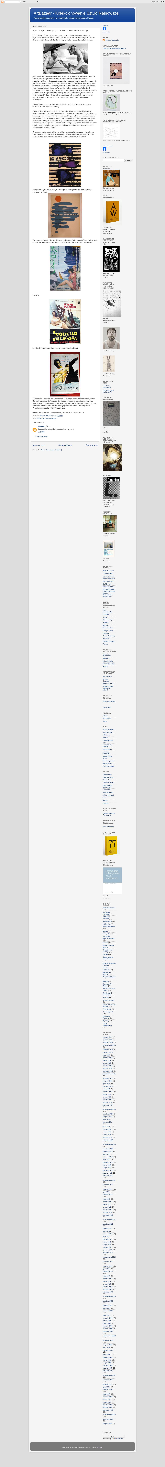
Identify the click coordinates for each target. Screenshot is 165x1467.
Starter (105, 721)
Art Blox (105, 737)
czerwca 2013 (108, 1157)
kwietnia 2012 (107, 1202)
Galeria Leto (107, 780)
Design (105, 931)
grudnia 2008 (107, 1329)
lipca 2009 (106, 1308)
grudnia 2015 (107, 1068)
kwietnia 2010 (107, 1278)
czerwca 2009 (108, 1311)
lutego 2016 (107, 1063)
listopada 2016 (108, 1042)
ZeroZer (106, 803)
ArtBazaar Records (108, 146)
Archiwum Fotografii (106, 913)
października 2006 (109, 1414)
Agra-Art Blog (107, 732)
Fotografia (106, 934)
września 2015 (108, 1078)
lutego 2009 (107, 1323)
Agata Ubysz (107, 676)
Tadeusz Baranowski (107, 655)
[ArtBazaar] (104, 30)
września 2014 (108, 1114)
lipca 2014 (106, 1119)
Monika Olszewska (106, 680)
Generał (105, 622)
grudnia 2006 (107, 1407)
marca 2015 (107, 1094)
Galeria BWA (107, 775)
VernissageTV (108, 1012)
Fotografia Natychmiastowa (108, 937)
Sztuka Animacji (108, 1000)
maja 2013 (106, 1159)
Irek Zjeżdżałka (108, 581)
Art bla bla (106, 735)
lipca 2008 (106, 1347)
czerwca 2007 (108, 1389)
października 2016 (109, 1045)
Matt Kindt (106, 658)
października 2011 (109, 1219)
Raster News (107, 763)
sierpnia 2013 (107, 1151)
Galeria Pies (107, 790)
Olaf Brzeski (107, 584)
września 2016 (108, 1049)
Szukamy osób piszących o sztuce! (108, 688)
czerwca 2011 (107, 1234)
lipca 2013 (106, 1154)
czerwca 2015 (108, 1086)
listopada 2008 (108, 1331)
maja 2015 (106, 1089)
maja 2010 (106, 1276)
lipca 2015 (106, 1084)
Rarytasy (106, 981)
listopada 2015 (108, 1071)
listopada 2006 (108, 1410)
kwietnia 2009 (107, 1318)
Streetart (106, 997)
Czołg (105, 617)
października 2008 (109, 1336)
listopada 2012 (108, 1176)
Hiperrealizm (107, 749)
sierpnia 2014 (107, 1117)
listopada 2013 (108, 1140)
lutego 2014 (107, 1134)
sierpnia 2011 (107, 1228)
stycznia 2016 (107, 1066)
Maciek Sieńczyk (108, 664)
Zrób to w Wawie (108, 766)
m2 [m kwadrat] (108, 795)
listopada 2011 (108, 1215)
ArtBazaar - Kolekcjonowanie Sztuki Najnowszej (76, 13)
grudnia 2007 (107, 1368)
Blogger (99, 1447)
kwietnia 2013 (107, 1162)
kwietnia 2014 (107, 1129)
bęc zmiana (107, 718)
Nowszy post (39, 445)
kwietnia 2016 (107, 1058)
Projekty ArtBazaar (109, 977)
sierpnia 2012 (107, 1189)
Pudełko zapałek (108, 641)
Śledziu (105, 666)
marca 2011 (107, 1242)
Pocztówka (106, 638)
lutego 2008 (107, 1363)
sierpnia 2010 (107, 1266)
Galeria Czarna (108, 777)
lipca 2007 (106, 1387)
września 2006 (108, 1419)
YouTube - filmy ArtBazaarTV (108, 391)
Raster (105, 800)
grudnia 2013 (107, 1137)
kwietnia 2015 (107, 1091)
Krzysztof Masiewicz (112, 40)
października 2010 (109, 1257)
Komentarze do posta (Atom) (51, 450)
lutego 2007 (107, 1402)
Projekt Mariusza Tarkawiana (109, 814)
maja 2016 (106, 1055)
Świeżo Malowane (109, 701)
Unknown (41, 426)
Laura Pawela (107, 573)
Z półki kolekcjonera (107, 1024)
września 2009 (108, 1301)
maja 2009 (106, 1315)
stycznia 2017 (107, 1037)
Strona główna (65, 445)
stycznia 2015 (107, 1100)
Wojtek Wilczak (108, 684)
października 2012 (109, 1180)
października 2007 (109, 1375)
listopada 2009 (108, 1292)
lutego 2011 (107, 1244)
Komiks (105, 954)
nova (104, 798)
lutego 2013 (107, 1168)
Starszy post (92, 445)
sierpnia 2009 (107, 1305)
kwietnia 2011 (107, 1239)
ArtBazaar (105, 25)
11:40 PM (41, 432)
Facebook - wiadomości (107, 386)
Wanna (105, 644)
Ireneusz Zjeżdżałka (106, 753)
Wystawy (106, 1021)
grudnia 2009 (107, 1289)
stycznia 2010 (107, 1286)
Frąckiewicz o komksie (107, 745)
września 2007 (108, 1380)
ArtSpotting (107, 924)
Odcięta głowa (108, 630)
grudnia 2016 (107, 1040)
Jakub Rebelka (108, 661)
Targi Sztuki (107, 1009)
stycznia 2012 (107, 1210)
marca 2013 (107, 1165)
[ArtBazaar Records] (104, 150)
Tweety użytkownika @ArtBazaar (114, 48)
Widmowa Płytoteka (106, 1017)
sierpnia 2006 (107, 1423)
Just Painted (107, 707)
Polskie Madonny (109, 636)
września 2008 (108, 1340)
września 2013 (108, 1149)
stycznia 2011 (107, 1247)
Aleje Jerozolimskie (107, 611)
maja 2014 (106, 1126)
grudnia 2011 (107, 1212)
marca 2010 (107, 1281)
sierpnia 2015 (107, 1081)
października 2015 (109, 1074)
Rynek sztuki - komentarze (108, 994)
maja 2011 (106, 1236)
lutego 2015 (107, 1097)
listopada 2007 (108, 1371)
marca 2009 (107, 1321)
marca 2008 (107, 1360)
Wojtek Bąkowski (109, 579)
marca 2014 (107, 1132)
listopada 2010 (108, 1252)
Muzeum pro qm (108, 761)
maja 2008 (106, 1355)
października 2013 (109, 1144)
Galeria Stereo (108, 792)
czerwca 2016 (108, 1052)
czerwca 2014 (108, 1122)
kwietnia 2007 (107, 1397)
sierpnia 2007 (107, 1384)
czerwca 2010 (108, 1271)
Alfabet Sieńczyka (109, 908)
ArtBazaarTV (107, 921)
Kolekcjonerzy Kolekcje (108, 951)
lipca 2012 (106, 1192)
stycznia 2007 (107, 1405)
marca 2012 (107, 1204)
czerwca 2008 (108, 1350)
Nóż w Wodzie (108, 628)
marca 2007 (107, 1399)
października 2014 (109, 1109)
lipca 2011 (106, 1231)
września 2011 (108, 1224)
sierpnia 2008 (107, 1345)
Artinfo (105, 716)
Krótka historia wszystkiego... (47, 418)
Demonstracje (108, 620)
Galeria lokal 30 (108, 782)
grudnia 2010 (107, 1250)
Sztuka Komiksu (108, 729)
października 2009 (109, 1296)
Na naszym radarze (107, 973)
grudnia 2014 (107, 1102)
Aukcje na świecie (109, 926)
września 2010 (108, 1261)
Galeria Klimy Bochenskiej (107, 786)
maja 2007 (106, 1394)
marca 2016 (107, 1060)
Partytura (106, 633)
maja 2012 (106, 1199)
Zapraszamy (106, 32)
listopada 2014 (108, 1105)
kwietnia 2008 (107, 1357)
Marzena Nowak (108, 576)
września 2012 (108, 1185)
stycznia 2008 (107, 1365)
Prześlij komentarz (41, 436)
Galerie (105, 943)
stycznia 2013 (107, 1170)
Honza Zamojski (108, 587)
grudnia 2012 (107, 1173)
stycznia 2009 (107, 1326)
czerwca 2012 (108, 1194)
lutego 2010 (107, 1284)
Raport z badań (108, 827)
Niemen (105, 625)
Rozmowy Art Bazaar (107, 985)
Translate (119, 1438)
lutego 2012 (107, 1207)
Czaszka (106, 614)
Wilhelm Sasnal (108, 571)
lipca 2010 (106, 1269)
